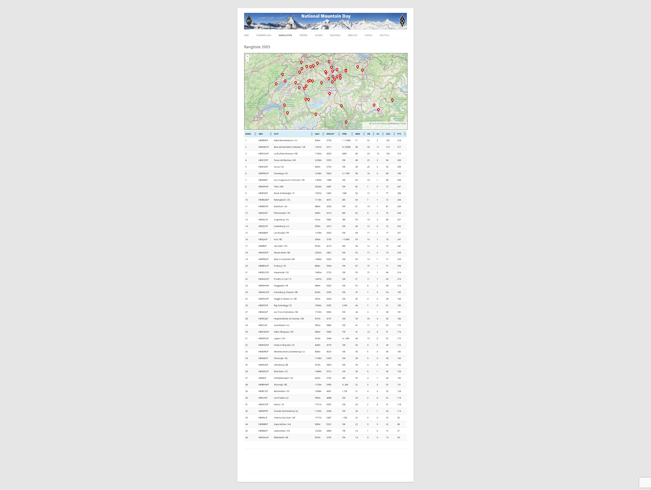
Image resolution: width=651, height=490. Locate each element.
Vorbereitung (263, 35)
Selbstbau (335, 35)
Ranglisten (285, 35)
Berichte (352, 35)
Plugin (403, 123)
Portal (368, 35)
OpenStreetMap (379, 123)
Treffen (303, 35)
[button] (255, 134)
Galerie (318, 35)
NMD (246, 35)
